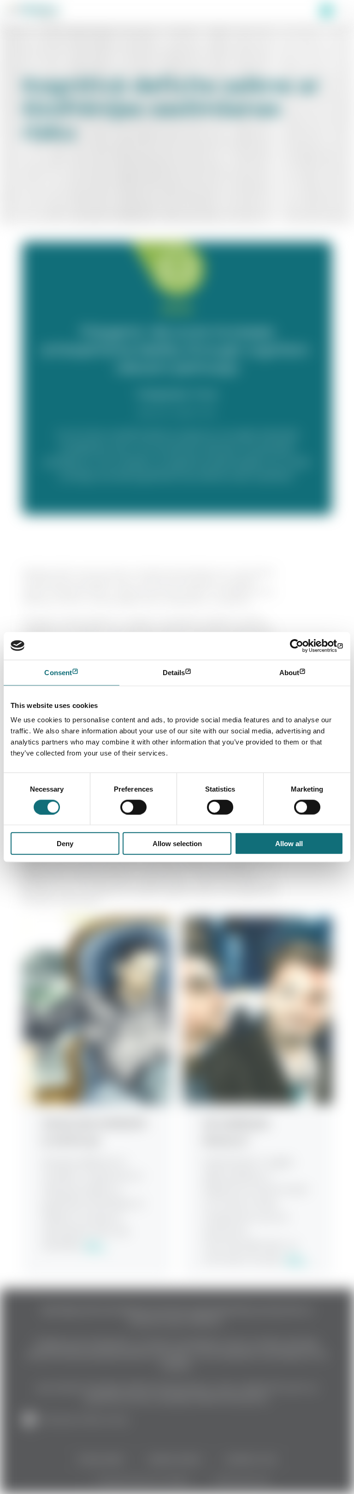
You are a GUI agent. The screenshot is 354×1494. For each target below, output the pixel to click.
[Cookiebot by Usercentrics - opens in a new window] (303, 645)
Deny (65, 844)
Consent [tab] (58, 672)
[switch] (133, 806)
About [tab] (289, 672)
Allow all (289, 844)
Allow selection (177, 844)
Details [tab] (174, 672)
